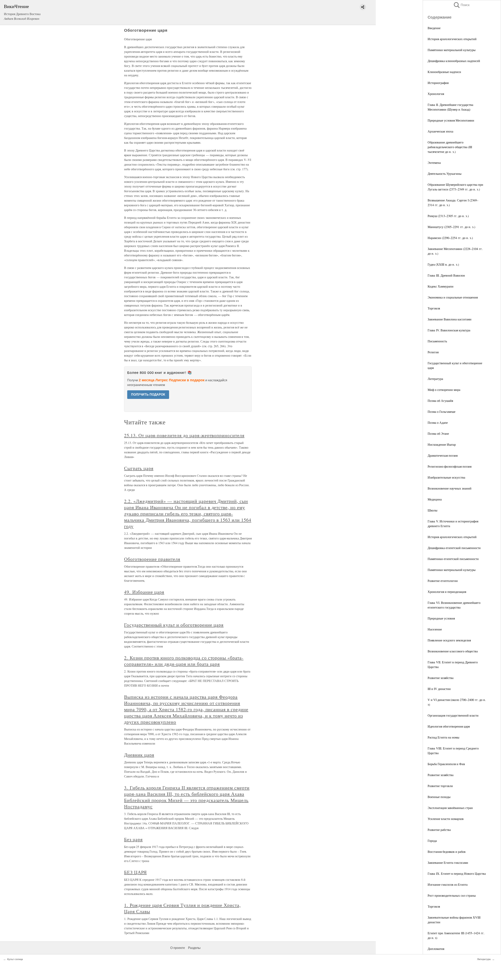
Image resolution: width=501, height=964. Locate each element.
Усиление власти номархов (446, 819)
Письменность (437, 341)
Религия (433, 352)
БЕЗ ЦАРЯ (135, 872)
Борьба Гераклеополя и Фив (446, 764)
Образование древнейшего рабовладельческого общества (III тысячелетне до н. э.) (450, 147)
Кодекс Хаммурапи (440, 286)
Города (432, 841)
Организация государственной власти (453, 715)
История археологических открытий (452, 39)
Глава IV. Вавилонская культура (449, 330)
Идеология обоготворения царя (449, 726)
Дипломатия (436, 949)
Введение (434, 28)
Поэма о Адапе (438, 422)
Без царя (133, 839)
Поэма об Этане (438, 433)
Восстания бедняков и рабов (447, 851)
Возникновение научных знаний (449, 488)
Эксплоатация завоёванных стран (450, 808)
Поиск (461, 5)
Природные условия (441, 618)
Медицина (435, 499)
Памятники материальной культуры (452, 50)
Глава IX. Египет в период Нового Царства (457, 873)
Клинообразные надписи (444, 72)
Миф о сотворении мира (444, 390)
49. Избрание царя (144, 592)
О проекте (177, 948)
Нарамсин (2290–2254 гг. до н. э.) (450, 238)
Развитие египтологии (443, 581)
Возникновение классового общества (453, 651)
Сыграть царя (138, 468)
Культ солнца (15, 959)
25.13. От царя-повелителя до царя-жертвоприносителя (184, 435)
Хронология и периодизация (447, 592)
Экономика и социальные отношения (453, 297)
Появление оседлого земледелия (449, 640)
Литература (435, 379)
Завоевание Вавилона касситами (449, 319)
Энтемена (434, 163)
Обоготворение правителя (152, 559)
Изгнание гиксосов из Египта (448, 884)
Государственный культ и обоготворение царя (173, 625)
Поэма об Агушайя (440, 401)
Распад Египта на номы (443, 737)
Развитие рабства (439, 830)
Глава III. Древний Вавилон (446, 275)
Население (435, 629)
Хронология (436, 94)
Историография (438, 83)
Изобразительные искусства (446, 477)
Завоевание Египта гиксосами (448, 862)
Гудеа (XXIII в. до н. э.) (443, 264)
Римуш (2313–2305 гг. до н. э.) (448, 216)
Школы (432, 510)
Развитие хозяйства (440, 678)
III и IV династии (439, 689)
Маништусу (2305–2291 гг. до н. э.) (451, 227)
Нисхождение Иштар (442, 444)
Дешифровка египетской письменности (454, 548)
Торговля (434, 308)
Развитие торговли (440, 786)
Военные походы (439, 797)
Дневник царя (139, 755)
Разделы (194, 948)
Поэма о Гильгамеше (441, 411)
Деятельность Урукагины (444, 173)
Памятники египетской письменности (453, 559)
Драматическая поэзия (443, 455)
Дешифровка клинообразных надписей (454, 61)
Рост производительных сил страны (452, 895)
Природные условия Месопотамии (451, 120)
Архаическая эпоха (440, 131)
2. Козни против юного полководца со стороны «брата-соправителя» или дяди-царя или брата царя (183, 661)
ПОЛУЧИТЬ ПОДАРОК (148, 394)
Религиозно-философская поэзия (449, 466)
